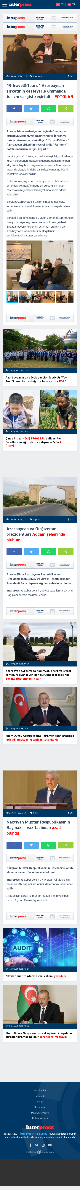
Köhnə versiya (40, 1118)
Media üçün (40, 1107)
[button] (66, 108)
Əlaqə (40, 1101)
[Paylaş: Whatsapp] (48, 108)
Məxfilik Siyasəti (40, 1112)
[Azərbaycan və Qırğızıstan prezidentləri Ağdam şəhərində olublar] (40, 496)
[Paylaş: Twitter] (31, 108)
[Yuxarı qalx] (70, 1180)
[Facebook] (30, 1145)
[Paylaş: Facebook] (14, 108)
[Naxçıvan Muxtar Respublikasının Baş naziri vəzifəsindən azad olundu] (40, 789)
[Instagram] (43, 1145)
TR (73, 4)
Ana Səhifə (40, 1090)
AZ (62, 4)
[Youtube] (50, 1145)
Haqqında (40, 1096)
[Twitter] (36, 1145)
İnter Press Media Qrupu (33, 1134)
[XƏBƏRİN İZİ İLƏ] (20, 4)
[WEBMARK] (40, 1152)
